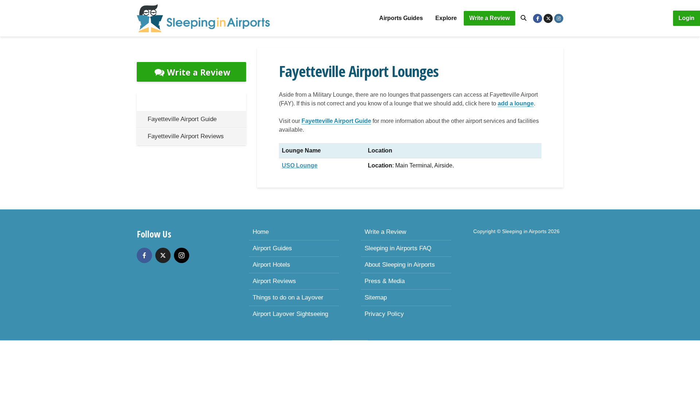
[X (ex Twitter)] (163, 255)
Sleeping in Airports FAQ (398, 248)
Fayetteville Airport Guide (336, 121)
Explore (446, 18)
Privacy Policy (384, 313)
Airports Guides (401, 18)
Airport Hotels (271, 264)
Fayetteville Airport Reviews (186, 136)
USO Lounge (300, 165)
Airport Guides (272, 248)
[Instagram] (181, 255)
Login (686, 18)
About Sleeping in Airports (400, 264)
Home (261, 231)
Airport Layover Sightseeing (290, 313)
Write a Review (489, 18)
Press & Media (385, 281)
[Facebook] (144, 255)
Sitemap (376, 297)
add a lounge (516, 103)
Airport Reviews (274, 281)
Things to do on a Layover (288, 297)
